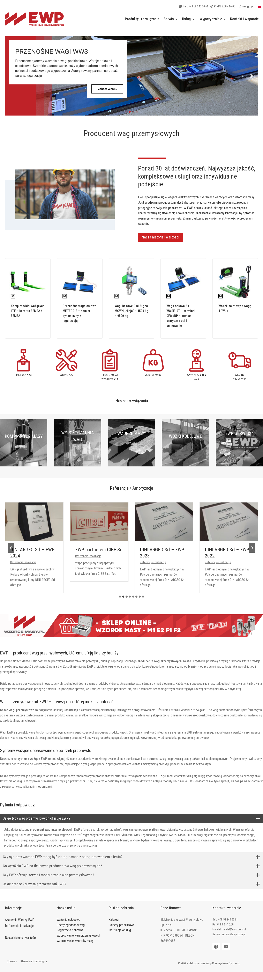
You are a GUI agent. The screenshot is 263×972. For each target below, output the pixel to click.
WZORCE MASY (131, 433)
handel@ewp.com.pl (234, 929)
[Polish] (259, 6)
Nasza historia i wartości (20, 938)
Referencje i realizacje (23, 562)
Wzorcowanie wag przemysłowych (78, 935)
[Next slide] (252, 548)
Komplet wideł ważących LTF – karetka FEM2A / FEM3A (27, 311)
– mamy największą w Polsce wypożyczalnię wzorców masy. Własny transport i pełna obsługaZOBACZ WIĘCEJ (131, 455)
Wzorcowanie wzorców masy (75, 941)
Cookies (12, 961)
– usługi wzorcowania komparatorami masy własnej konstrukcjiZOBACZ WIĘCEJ (24, 455)
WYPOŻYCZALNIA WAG (77, 436)
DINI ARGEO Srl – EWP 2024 (32, 553)
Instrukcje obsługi (120, 930)
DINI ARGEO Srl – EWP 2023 (162, 553)
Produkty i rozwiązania (142, 19)
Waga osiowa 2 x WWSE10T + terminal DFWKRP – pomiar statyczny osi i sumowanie (180, 316)
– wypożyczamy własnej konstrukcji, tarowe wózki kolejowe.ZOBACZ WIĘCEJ (185, 455)
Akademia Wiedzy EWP (19, 920)
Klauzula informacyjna (34, 961)
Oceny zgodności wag (71, 925)
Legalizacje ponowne (70, 930)
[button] (11, 76)
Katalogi (114, 920)
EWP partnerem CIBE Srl (99, 550)
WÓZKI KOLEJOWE (185, 436)
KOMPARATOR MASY (24, 436)
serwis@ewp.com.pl (234, 934)
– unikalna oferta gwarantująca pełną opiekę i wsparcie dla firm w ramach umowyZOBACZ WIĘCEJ (239, 455)
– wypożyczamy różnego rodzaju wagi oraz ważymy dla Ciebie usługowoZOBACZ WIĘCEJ (77, 459)
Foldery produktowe (122, 925)
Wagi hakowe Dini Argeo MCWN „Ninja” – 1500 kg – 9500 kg (131, 311)
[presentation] (34, 521)
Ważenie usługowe (68, 920)
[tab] (120, 597)
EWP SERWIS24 (239, 433)
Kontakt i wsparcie (244, 19)
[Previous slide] (11, 548)
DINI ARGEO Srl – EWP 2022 (227, 553)
